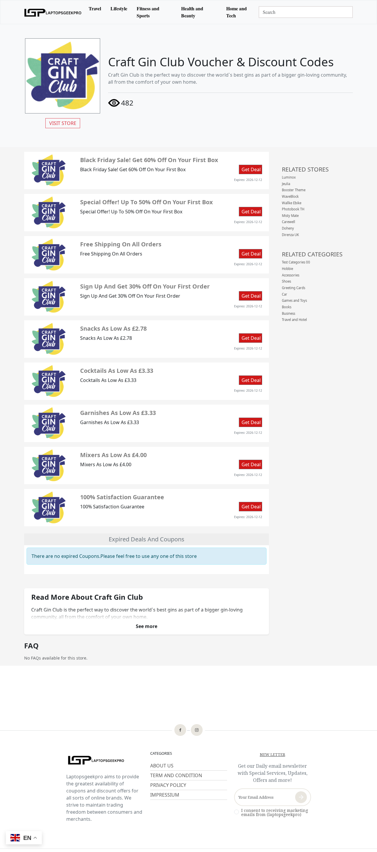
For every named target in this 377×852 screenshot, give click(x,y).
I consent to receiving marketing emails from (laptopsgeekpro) (274, 812)
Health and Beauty (192, 12)
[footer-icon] (180, 730)
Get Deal (251, 169)
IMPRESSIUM (164, 795)
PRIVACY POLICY (168, 785)
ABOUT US (161, 765)
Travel (95, 8)
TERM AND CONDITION (176, 775)
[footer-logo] (104, 761)
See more (146, 626)
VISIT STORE (62, 123)
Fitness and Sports (148, 12)
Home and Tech (236, 12)
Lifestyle (118, 8)
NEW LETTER (272, 754)
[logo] (53, 12)
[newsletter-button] (301, 797)
